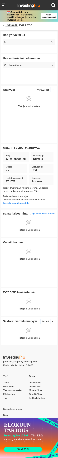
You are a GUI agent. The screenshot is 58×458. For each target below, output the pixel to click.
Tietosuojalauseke (12, 390)
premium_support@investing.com (20, 361)
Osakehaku (35, 382)
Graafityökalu (36, 394)
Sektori (45, 321)
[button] (31, 16)
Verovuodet (43, 90)
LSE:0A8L (11, 25)
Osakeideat (35, 386)
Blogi (5, 415)
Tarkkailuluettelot (37, 398)
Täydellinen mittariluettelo (16, 203)
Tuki (5, 398)
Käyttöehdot (9, 394)
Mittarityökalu (36, 390)
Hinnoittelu (8, 386)
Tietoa (6, 382)
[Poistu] (3, 16)
